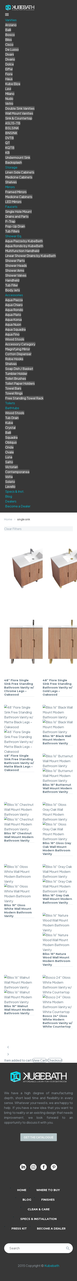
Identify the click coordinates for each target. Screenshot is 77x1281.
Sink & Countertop (18, 118)
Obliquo (11, 442)
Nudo (9, 98)
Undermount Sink (17, 157)
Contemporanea (17, 472)
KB (7, 152)
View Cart (39, 1060)
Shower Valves (15, 275)
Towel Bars (13, 388)
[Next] (8, 1054)
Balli (8, 30)
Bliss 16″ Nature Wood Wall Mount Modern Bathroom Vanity (56, 959)
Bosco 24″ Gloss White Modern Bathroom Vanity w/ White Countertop (57, 1021)
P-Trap (10, 221)
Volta (9, 477)
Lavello (10, 486)
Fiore (9, 74)
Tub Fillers (12, 231)
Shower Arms (14, 270)
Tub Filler (11, 285)
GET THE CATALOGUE (39, 1137)
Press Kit (19, 1228)
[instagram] (33, 1167)
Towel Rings (14, 393)
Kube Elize (12, 84)
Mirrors (10, 187)
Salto (9, 462)
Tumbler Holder (16, 373)
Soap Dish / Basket (19, 369)
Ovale (9, 452)
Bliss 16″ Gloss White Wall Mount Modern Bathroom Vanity (18, 910)
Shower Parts (15, 261)
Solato (10, 482)
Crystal (10, 427)
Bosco (10, 35)
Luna (8, 457)
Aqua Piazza (14, 300)
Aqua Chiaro (14, 305)
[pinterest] (54, 1167)
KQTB (9, 148)
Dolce (9, 64)
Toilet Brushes (15, 378)
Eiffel (9, 69)
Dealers (10, 501)
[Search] (68, 1248)
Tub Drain (12, 418)
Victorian (11, 467)
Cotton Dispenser (18, 354)
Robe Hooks (14, 359)
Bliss (8, 40)
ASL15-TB (12, 123)
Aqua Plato (13, 315)
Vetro (9, 103)
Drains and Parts (17, 216)
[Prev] (8, 1047)
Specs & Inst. (14, 491)
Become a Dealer (17, 506)
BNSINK (11, 133)
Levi (8, 89)
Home (8, 519)
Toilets (10, 403)
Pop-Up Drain (15, 226)
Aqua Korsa (13, 319)
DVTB (9, 138)
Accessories (14, 295)
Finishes (48, 1199)
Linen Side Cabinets (19, 172)
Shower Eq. (13, 236)
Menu (7, 14)
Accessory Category (20, 344)
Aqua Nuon (13, 324)
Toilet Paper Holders (20, 383)
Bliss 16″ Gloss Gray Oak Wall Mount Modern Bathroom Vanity (57, 848)
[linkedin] (23, 1167)
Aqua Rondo (14, 310)
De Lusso (12, 49)
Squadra (11, 437)
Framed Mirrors (16, 192)
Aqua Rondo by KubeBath (24, 246)
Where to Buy (48, 1190)
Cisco (9, 44)
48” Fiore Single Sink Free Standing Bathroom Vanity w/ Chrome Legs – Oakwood (19, 687)
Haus (9, 79)
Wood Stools (14, 339)
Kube (9, 423)
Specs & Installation (38, 1219)
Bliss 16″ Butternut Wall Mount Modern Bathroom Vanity (57, 788)
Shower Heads (16, 265)
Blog (8, 496)
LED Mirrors (13, 202)
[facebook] (43, 1167)
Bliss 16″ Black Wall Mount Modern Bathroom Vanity (57, 739)
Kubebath (51, 1266)
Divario (10, 59)
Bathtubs (12, 408)
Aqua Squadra (15, 329)
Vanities (11, 20)
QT (7, 143)
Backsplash (13, 162)
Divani (9, 54)
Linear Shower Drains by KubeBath (30, 256)
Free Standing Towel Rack (24, 398)
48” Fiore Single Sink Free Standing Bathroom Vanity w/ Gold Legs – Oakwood (57, 687)
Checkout (55, 1060)
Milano (9, 94)
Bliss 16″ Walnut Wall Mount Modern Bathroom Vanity (19, 1009)
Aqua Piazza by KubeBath (24, 241)
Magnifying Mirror (17, 349)
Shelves (11, 182)
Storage (11, 167)
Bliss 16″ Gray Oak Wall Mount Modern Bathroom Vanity (57, 899)
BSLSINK (12, 128)
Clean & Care (39, 1209)
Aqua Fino (12, 334)
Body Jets (12, 290)
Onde (9, 447)
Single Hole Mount (18, 211)
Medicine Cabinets (18, 177)
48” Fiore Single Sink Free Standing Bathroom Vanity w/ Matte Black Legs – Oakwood (19, 763)
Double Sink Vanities (20, 108)
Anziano (11, 25)
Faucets (11, 206)
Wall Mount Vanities (19, 113)
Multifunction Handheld (22, 251)
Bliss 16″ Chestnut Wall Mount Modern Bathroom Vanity (19, 837)
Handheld (12, 280)
